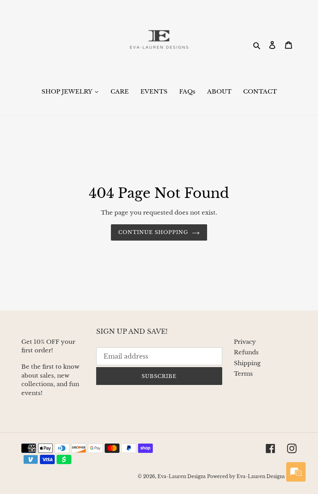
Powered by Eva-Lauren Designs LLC (252, 476)
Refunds (246, 352)
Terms (243, 373)
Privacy (245, 341)
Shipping (247, 363)
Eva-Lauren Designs (181, 476)
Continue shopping (153, 232)
